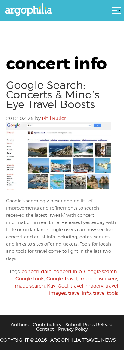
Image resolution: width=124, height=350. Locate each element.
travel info (79, 293)
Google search (100, 271)
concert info (68, 271)
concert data (36, 271)
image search (29, 286)
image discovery (98, 279)
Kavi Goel (57, 286)
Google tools (29, 279)
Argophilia (62, 10)
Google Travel (61, 279)
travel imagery (86, 286)
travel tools (105, 293)
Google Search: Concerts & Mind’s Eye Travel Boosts (52, 94)
